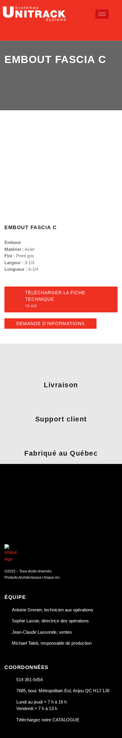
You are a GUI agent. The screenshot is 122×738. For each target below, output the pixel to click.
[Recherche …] (116, 30)
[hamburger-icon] (102, 14)
